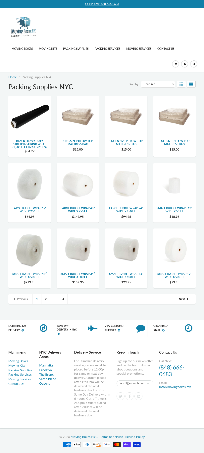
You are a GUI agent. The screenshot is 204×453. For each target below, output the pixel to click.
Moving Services (138, 48)
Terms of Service (111, 436)
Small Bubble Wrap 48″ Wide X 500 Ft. (29, 275)
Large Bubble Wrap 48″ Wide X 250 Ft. (78, 209)
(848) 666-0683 (171, 370)
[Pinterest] (138, 396)
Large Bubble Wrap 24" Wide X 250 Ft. (126, 209)
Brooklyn (45, 370)
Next (182, 299)
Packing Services (107, 48)
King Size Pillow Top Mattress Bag (78, 142)
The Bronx (46, 374)
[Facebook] (129, 396)
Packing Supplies (76, 48)
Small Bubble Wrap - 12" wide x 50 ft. (174, 209)
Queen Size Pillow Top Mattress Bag (126, 142)
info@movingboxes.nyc (175, 387)
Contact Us (166, 48)
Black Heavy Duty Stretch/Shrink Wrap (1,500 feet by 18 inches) (30, 144)
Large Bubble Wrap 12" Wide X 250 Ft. (29, 209)
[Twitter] (121, 396)
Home (12, 77)
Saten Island (47, 379)
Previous (22, 299)
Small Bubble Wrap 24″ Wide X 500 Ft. (78, 275)
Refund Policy (135, 436)
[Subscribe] (148, 383)
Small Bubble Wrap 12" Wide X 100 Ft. (126, 275)
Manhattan (47, 365)
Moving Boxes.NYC (84, 436)
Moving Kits (48, 48)
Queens (44, 383)
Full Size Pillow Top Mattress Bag (174, 142)
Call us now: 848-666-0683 (102, 4)
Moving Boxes (22, 48)
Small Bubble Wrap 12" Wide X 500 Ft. (174, 275)
